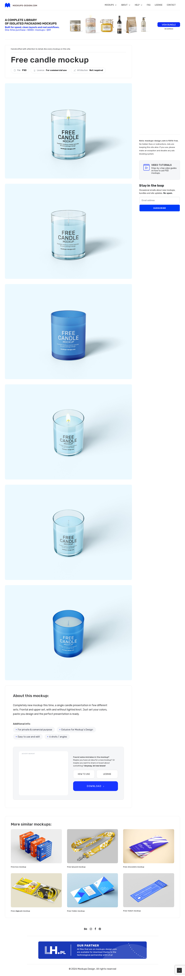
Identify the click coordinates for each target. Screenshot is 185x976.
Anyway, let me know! (95, 766)
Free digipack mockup (20, 911)
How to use (84, 774)
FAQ (148, 5)
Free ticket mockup (132, 911)
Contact (171, 5)
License (158, 5)
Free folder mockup (76, 911)
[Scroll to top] (179, 970)
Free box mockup (18, 867)
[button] (36, 846)
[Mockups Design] (21, 5)
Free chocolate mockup (133, 867)
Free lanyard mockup (76, 867)
